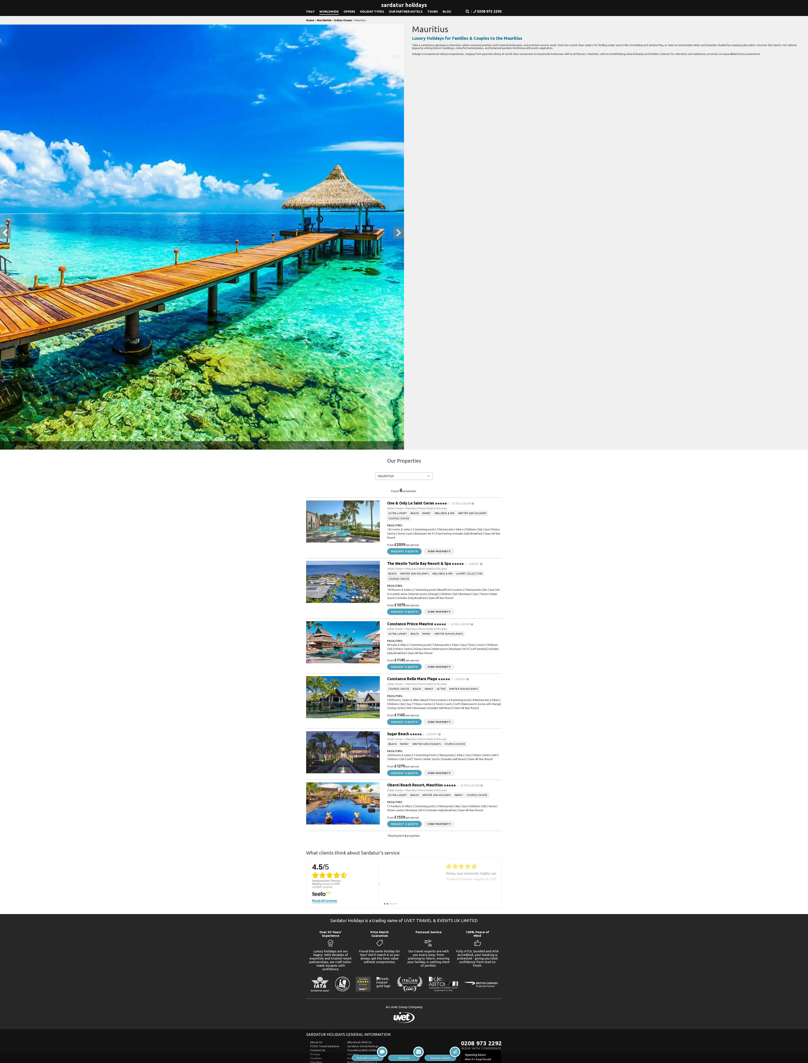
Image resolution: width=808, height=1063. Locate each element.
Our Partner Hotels (406, 11)
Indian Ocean (343, 20)
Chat (367, 1057)
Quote (440, 1057)
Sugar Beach (398, 734)
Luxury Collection (469, 573)
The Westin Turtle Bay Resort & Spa (419, 563)
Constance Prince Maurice (410, 624)
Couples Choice (398, 518)
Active (441, 688)
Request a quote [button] (404, 551)
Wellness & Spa (444, 513)
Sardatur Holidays (404, 5)
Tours (432, 11)
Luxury (474, 564)
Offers (349, 11)
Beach (415, 513)
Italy (310, 11)
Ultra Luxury (462, 503)
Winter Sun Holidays (472, 513)
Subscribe (404, 1057)
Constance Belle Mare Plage (412, 679)
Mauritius (386, 476)
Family (426, 513)
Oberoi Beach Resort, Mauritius (415, 785)
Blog (447, 11)
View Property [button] (439, 551)
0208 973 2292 (481, 1043)
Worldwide (329, 11)
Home (310, 20)
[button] (467, 11)
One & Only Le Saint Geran (410, 503)
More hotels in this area (433, 508)
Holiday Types (372, 11)
